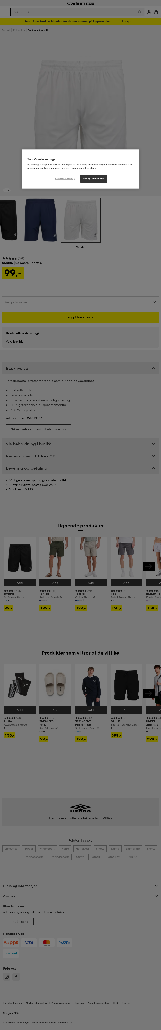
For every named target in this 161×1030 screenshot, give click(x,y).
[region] (80, 169)
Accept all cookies (94, 178)
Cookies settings (65, 178)
